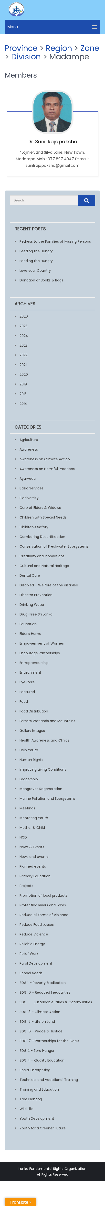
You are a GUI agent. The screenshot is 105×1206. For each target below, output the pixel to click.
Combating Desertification (42, 536)
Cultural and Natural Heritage (44, 565)
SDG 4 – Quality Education (42, 1060)
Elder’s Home (30, 633)
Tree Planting (31, 1099)
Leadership (29, 779)
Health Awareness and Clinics (44, 740)
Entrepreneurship (34, 662)
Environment (30, 672)
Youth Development (37, 1118)
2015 (23, 393)
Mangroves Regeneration (41, 788)
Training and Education (39, 1089)
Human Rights (31, 759)
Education (28, 624)
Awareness (29, 449)
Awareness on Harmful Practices (47, 468)
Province (21, 48)
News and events (34, 856)
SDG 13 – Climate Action (40, 1011)
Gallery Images (32, 730)
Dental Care (30, 575)
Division (26, 56)
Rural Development (36, 963)
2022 (24, 355)
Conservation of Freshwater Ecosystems (54, 546)
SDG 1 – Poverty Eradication (43, 982)
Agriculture (29, 439)
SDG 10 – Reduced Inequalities (45, 992)
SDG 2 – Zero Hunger (37, 1050)
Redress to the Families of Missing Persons (55, 241)
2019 (23, 384)
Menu (12, 27)
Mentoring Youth (34, 817)
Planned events (33, 866)
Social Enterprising (35, 1070)
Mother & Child (32, 827)
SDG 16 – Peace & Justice (41, 1031)
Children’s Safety (34, 527)
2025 (24, 326)
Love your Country (35, 270)
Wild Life (26, 1108)
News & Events (32, 847)
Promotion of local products (43, 895)
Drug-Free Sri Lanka (36, 614)
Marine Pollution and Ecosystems (47, 798)
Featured (27, 691)
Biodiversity (29, 497)
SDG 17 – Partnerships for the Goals (49, 1040)
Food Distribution (34, 711)
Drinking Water (32, 604)
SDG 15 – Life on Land (37, 1021)
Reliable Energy (32, 944)
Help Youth (29, 750)
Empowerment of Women (42, 643)
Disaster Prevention (36, 594)
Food (24, 701)
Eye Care (27, 682)
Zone (90, 48)
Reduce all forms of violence (44, 914)
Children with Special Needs (43, 517)
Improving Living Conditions (43, 769)
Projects (26, 885)
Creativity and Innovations (42, 556)
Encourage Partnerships (40, 653)
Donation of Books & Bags (41, 280)
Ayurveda (28, 478)
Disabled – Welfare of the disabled (49, 585)
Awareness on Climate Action (45, 459)
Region (59, 48)
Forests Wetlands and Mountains (47, 721)
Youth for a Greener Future (43, 1128)
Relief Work (29, 953)
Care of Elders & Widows (40, 507)
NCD (23, 837)
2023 (24, 345)
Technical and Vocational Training (49, 1079)
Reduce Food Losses (37, 924)
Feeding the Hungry (36, 251)
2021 (23, 364)
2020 (24, 374)
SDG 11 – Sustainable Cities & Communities (56, 1002)
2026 (24, 316)
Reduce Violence (34, 934)
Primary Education (35, 876)
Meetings (27, 808)
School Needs (31, 973)
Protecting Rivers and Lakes (43, 905)
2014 (23, 403)
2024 (24, 335)
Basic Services (31, 488)
